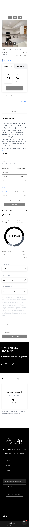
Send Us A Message (14, 494)
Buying (13, 449)
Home (21, 12)
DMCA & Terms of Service (18, 525)
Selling (18, 449)
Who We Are (15, 453)
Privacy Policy (8, 525)
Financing (24, 449)
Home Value (8, 453)
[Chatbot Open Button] (24, 522)
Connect (22, 453)
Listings (9, 449)
